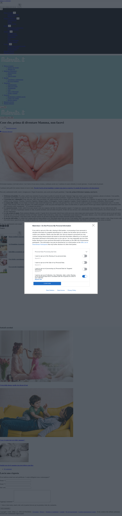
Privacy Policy (72, 290)
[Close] (94, 226)
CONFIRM (47, 283)
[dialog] (61, 258)
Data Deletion (50, 290)
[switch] (84, 256)
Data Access (61, 290)
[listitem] (61, 252)
